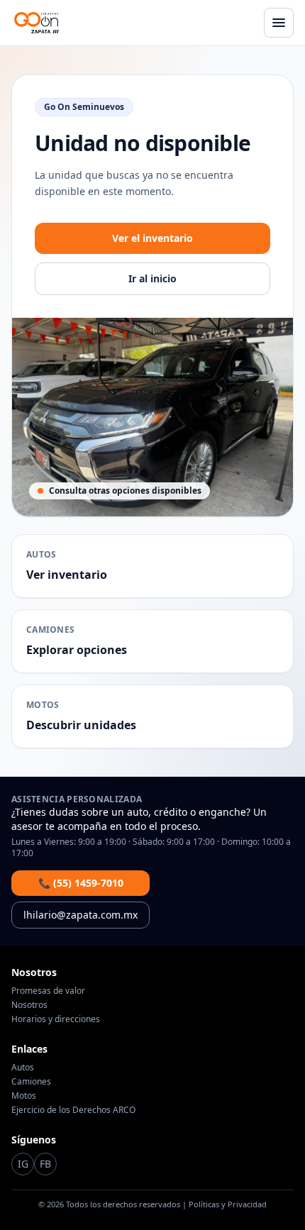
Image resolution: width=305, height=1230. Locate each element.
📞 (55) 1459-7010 (80, 883)
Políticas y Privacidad (228, 1204)
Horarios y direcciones (55, 1019)
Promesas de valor (48, 991)
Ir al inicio (152, 278)
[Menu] (279, 23)
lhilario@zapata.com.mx (80, 914)
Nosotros (29, 1005)
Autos (22, 1067)
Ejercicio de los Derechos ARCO (73, 1110)
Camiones (31, 1081)
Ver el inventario (152, 238)
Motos (23, 1096)
